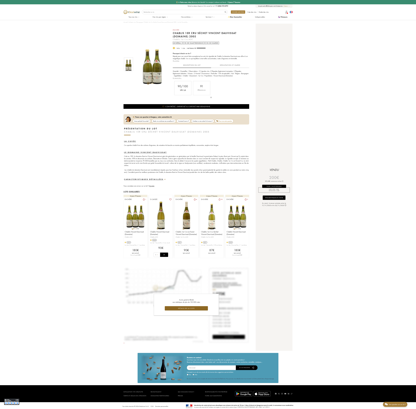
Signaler (151, 186)
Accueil (126, 22)
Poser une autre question (225, 121)
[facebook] (275, 394)
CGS (152, 406)
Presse (180, 396)
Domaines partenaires (160, 396)
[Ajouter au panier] (164, 255)
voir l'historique (274, 186)
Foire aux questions (213, 396)
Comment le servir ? (183, 121)
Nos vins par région (159, 17)
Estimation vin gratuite (133, 392)
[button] (151, 64)
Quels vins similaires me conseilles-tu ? (163, 121)
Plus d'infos (176, 61)
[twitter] (279, 394)
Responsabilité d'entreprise (216, 392)
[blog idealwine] (291, 394)
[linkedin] (288, 394)
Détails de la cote (186, 308)
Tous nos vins (133, 17)
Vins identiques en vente (274, 198)
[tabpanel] (211, 74)
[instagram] (282, 394)
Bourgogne (140, 22)
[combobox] (287, 6)
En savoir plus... (177, 78)
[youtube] (285, 394)
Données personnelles (161, 406)
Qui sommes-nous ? (186, 392)
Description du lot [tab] (192, 65)
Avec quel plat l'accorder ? (141, 121)
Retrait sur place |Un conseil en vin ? (208, 6)
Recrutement (156, 392)
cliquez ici (200, 6)
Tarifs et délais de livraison (135, 396)
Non (196, 375)
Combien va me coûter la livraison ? (203, 121)
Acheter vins (132, 22)
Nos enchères (186, 17)
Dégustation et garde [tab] (230, 65)
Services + (209, 17)
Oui (190, 375)
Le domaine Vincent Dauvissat (145, 152)
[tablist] (211, 65)
